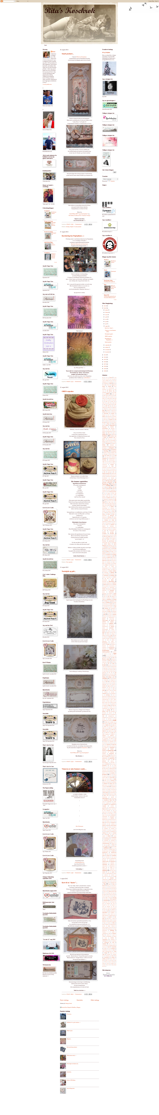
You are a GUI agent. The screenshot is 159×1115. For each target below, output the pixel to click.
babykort (104, 412)
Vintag (115, 951)
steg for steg (114, 848)
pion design (113, 764)
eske (115, 499)
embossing (108, 494)
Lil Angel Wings (105, 671)
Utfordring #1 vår (105, 931)
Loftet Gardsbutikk (112, 675)
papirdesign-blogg (48, 242)
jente (115, 606)
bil (111, 422)
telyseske (108, 888)
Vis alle (55, 262)
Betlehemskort (112, 420)
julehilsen (104, 621)
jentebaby (106, 608)
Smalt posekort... (68, 53)
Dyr (114, 485)
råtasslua (114, 798)
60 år (114, 383)
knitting (103, 644)
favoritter (113, 509)
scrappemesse (114, 803)
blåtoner (103, 429)
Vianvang (104, 946)
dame (112, 466)
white (112, 960)
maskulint (104, 693)
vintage (105, 952)
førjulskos (113, 524)
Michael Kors (104, 696)
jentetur (108, 609)
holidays (104, 588)
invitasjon (106, 600)
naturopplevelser (111, 716)
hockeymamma (112, 585)
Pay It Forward (105, 756)
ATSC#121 (109, 407)
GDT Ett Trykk (107, 536)
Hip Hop (107, 578)
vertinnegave (106, 942)
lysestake (113, 684)
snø (104, 831)
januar (106, 310)
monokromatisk (105, 708)
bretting (103, 441)
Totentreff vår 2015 (111, 906)
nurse (114, 737)
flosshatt (108, 518)
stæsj (108, 872)
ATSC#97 (105, 409)
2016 (105, 361)
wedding (113, 957)
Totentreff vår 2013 (105, 905)
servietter (112, 806)
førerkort (107, 524)
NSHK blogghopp (105, 734)
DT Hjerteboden (109, 481)
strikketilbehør (104, 868)
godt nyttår (114, 548)
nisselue (103, 719)
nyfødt (112, 738)
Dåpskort (110, 487)
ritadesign (104, 791)
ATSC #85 (114, 403)
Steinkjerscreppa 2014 (106, 851)
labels (114, 665)
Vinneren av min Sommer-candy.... (74, 769)
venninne (112, 937)
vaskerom (108, 934)
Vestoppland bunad (112, 945)
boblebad (103, 431)
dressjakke (113, 476)
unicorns (103, 926)
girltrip (113, 539)
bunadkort (108, 449)
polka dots (109, 767)
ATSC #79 (113, 401)
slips (108, 825)
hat (110, 568)
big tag (103, 422)
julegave (104, 618)
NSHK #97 (107, 732)
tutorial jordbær (109, 920)
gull (104, 556)
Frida (114, 521)
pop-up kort (112, 768)
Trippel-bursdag (112, 915)
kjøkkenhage (104, 641)
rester (103, 788)
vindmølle (113, 948)
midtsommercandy (105, 699)
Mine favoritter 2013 (106, 702)
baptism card (114, 417)
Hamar (103, 562)
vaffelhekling (104, 933)
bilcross (115, 422)
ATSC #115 (113, 397)
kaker (115, 635)
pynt (114, 776)
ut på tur (104, 928)
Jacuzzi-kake (110, 605)
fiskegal (110, 512)
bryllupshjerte (104, 446)
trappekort (113, 909)
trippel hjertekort (105, 915)
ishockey (108, 602)
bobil (108, 429)
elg (104, 493)
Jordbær (109, 611)
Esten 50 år (112, 500)
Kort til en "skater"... (69, 882)
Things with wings (111, 893)
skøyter (103, 825)
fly (111, 518)
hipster (113, 578)
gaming (113, 527)
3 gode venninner (105, 380)
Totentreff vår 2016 (105, 908)
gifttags (107, 538)
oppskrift (108, 744)
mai (106, 319)
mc (102, 695)
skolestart (113, 822)
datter (108, 469)
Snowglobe (104, 830)
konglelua (114, 651)
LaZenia (113, 668)
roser (103, 794)
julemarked (111, 627)
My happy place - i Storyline (54, 224)
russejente (113, 795)
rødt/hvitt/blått (105, 798)
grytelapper (114, 554)
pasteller (113, 755)
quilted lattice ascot (105, 785)
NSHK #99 (113, 732)
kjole (103, 639)
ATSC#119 (104, 407)
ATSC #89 (111, 404)
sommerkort (113, 840)
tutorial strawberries (112, 921)
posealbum (112, 773)
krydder (113, 660)
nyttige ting (111, 740)
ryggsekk (112, 797)
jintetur (113, 609)
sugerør (113, 872)
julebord (105, 615)
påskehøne (114, 782)
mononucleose (112, 708)
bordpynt (109, 434)
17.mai (110, 377)
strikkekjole (112, 862)
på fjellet (110, 779)
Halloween (104, 560)
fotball (113, 520)
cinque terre (104, 461)
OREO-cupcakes (68, 391)
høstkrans (108, 597)
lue (106, 681)
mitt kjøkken (104, 705)
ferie (113, 511)
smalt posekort (78, 226)
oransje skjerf (106, 746)
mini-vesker (108, 703)
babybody (108, 410)
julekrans (103, 625)
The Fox (105, 893)
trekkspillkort (104, 912)
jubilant (110, 612)
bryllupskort (111, 448)
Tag (105, 884)
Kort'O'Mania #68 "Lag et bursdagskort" (79, 213)
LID (114, 669)
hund (114, 588)
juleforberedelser (111, 617)
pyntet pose (104, 779)
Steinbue (105, 849)
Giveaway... (69, 1014)
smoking (109, 827)
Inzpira (103, 602)
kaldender (105, 636)
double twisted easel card (111, 475)
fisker (114, 512)
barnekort (111, 419)
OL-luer (111, 743)
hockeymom (104, 587)
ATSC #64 (109, 398)
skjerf (103, 822)
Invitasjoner (112, 600)
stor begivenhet (107, 857)
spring (115, 846)
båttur (103, 455)
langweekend (114, 666)
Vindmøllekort (104, 949)
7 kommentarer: (78, 559)
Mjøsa (109, 705)
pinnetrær (104, 761)
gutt (113, 556)
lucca (103, 681)
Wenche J (106, 259)
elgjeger (108, 493)
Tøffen (113, 923)
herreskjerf (109, 577)
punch (110, 776)
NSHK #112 (114, 725)
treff (108, 911)
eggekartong (113, 490)
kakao (108, 635)
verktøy (109, 940)
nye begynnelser (105, 738)
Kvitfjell (104, 665)
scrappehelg (108, 803)
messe (114, 695)
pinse (103, 764)
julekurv (103, 627)
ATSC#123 (114, 407)
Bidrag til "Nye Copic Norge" (113, 287)
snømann (114, 833)
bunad (103, 449)
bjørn (103, 425)
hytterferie (109, 594)
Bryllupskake (104, 447)
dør (102, 487)
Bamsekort (109, 416)
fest (103, 512)
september (107, 345)
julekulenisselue (105, 626)
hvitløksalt (110, 593)
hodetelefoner (112, 587)
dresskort (112, 478)
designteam (104, 470)
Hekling (112, 572)
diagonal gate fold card (112, 470)
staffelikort (106, 848)
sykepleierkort (104, 879)
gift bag (113, 536)
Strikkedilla (112, 861)
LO (106, 675)
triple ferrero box (111, 914)
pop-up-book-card (105, 771)
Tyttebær (109, 923)
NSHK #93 (110, 731)
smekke (105, 827)
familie (112, 506)
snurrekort (114, 830)
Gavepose (112, 533)
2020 (105, 371)
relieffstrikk (113, 786)
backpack (104, 415)
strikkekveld (112, 864)
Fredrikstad (110, 521)
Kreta (109, 660)
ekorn (107, 491)
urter (111, 927)
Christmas (104, 460)
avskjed (110, 409)
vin (108, 948)
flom (104, 518)
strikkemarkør (104, 865)
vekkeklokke (109, 936)
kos (109, 657)
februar (106, 312)
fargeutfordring (104, 508)
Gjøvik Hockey (107, 544)
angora (109, 392)
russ (115, 794)
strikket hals (104, 867)
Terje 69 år (105, 891)
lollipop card (111, 677)
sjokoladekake (104, 816)
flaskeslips (104, 517)
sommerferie (113, 837)
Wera (103, 960)
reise (108, 786)
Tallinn (113, 884)
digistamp (109, 472)
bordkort (104, 434)
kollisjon (113, 644)
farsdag (103, 509)
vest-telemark (104, 945)
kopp (110, 653)
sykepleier (112, 878)
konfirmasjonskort (106, 652)
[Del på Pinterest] (91, 224)
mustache (110, 712)
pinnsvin (112, 761)
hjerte (112, 580)
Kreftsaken (113, 659)
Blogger (85, 1103)
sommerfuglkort (113, 838)
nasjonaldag (113, 714)
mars (106, 314)
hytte (105, 594)
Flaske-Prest (104, 515)
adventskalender (111, 388)
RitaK (54, 51)
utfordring (112, 930)
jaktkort (115, 605)
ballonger (113, 415)
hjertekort (114, 582)
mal (109, 687)
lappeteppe (105, 668)
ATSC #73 (111, 400)
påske (115, 779)
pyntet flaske (112, 777)
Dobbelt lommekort (106, 473)
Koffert (108, 644)
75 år (108, 385)
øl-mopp (111, 963)
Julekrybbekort (111, 625)
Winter (106, 961)
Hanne (114, 562)
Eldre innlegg (95, 1000)
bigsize (108, 422)
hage (109, 558)
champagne (104, 458)
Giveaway (104, 541)
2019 (105, 368)
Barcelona (105, 419)
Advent (109, 386)
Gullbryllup (109, 556)
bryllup (103, 445)
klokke (112, 641)
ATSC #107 (111, 395)
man (114, 689)
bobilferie (113, 429)
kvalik (113, 663)
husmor (103, 591)
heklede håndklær (112, 571)
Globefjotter (106, 547)
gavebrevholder (111, 530)
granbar (107, 551)
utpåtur (113, 931)
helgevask (104, 574)
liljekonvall (104, 672)
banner (109, 417)
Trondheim (104, 917)
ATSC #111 (108, 397)
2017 (105, 364)
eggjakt (103, 491)
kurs (108, 662)
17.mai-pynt (113, 379)
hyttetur (114, 594)
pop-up (107, 768)
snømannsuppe (106, 834)
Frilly (103, 523)
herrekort (112, 575)
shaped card (111, 809)
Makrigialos (104, 687)
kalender (110, 636)
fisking (103, 514)
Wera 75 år (108, 960)
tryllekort (110, 917)
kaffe (103, 633)
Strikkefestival (104, 862)
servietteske (104, 807)
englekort (108, 497)
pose (108, 773)
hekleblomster (104, 571)
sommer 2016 (107, 837)
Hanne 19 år (110, 563)
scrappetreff (112, 804)
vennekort (114, 936)
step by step (112, 854)
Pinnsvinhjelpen (105, 762)
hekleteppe (106, 572)
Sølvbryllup (104, 882)
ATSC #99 (113, 406)
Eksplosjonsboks (113, 491)
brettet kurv (110, 439)
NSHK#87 (109, 737)
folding (115, 518)
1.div (106, 377)
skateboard (111, 819)
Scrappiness (47, 252)
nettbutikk (104, 717)
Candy (108, 455)
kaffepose (113, 633)
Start (45, 45)
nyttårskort (106, 741)
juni (106, 321)
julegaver (112, 620)
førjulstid (103, 526)
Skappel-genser (105, 819)
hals (109, 560)
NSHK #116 (106, 726)
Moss (114, 709)
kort (115, 653)
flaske (113, 514)
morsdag (108, 710)
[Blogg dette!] (86, 224)
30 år (111, 380)
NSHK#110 (113, 734)
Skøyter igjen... (70, 1030)
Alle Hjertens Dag (110, 391)
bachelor (112, 413)
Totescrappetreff (113, 908)
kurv (112, 662)
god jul (103, 548)
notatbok (109, 720)
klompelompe (105, 642)
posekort (104, 774)
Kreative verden (105, 659)
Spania (113, 844)
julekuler (112, 626)
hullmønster (109, 588)
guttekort (109, 557)
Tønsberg (107, 924)
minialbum (113, 703)
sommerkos (104, 841)
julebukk (109, 615)
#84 (103, 377)
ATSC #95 (107, 406)
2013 (105, 355)
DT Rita (113, 484)
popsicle (103, 773)
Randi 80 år (113, 785)
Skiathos (107, 821)
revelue (109, 788)
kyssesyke (110, 665)
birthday (113, 423)
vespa (114, 943)
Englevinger (114, 497)
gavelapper (104, 533)
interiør (114, 599)
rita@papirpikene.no (79, 862)
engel (114, 496)
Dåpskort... (69, 1039)
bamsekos (114, 416)
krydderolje (104, 662)
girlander (108, 539)
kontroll (105, 653)
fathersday (108, 509)
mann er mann (109, 690)
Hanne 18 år (104, 563)
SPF (106, 846)
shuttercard (104, 812)
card (115, 455)
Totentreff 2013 (112, 900)
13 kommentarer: (78, 994)
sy (112, 876)
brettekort (104, 436)
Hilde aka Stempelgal (81, 57)
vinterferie (109, 954)
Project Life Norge (48, 221)
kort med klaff (109, 656)
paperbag (104, 750)
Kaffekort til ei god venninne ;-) (73, 1022)
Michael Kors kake (111, 696)
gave (105, 530)
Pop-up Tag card (105, 770)
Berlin (108, 420)
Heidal (113, 569)
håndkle (113, 597)
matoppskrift (113, 693)
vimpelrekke (114, 946)
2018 (105, 366)
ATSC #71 (105, 400)
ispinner (111, 603)
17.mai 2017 (107, 379)
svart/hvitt (112, 875)
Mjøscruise (114, 705)
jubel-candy (106, 612)
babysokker (106, 413)
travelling (104, 911)
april (106, 317)
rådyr (111, 798)
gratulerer (104, 553)
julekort (111, 623)
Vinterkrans (107, 955)
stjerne (103, 855)
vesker (110, 943)
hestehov (114, 577)
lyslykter (104, 686)
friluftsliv (113, 523)
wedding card (105, 958)
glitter (115, 545)
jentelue (103, 609)
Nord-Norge (110, 719)
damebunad (104, 467)
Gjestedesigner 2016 (106, 542)
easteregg (104, 490)
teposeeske (109, 890)
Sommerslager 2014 (111, 841)
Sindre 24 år (104, 815)
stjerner (108, 855)
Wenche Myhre (112, 958)
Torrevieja (114, 897)
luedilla (103, 683)
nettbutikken (87, 377)
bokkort (103, 432)
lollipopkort (104, 678)
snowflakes (113, 828)
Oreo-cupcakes (69, 562)
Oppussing (114, 744)
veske (113, 942)
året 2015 (108, 964)
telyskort (103, 890)
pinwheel (107, 764)
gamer (110, 527)
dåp (106, 487)
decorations (113, 469)
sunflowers (106, 875)
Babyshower (114, 412)
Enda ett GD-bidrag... (71, 1080)
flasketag (109, 517)
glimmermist (110, 545)
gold (114, 550)
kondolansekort (111, 647)
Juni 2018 (113, 632)
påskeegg (113, 780)
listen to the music (110, 674)
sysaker (104, 881)
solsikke (103, 835)
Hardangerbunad (105, 568)
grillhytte (109, 553)
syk (105, 878)
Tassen (103, 885)
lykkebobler (104, 684)
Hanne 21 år (108, 565)
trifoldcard (104, 914)
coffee (103, 463)
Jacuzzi (105, 605)
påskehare (104, 782)
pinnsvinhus (112, 762)
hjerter (105, 584)
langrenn (108, 666)
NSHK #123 (104, 728)
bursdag (67, 226)
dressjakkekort (104, 478)
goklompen (105, 550)
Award (114, 409)
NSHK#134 (112, 735)
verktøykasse (114, 940)
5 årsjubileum (105, 383)
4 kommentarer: (78, 381)
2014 (105, 357)
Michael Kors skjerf (105, 697)
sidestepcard (110, 812)
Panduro (112, 749)
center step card (107, 457)
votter (112, 955)
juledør (114, 615)
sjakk (109, 815)
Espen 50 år (106, 500)
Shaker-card (104, 809)
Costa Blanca (112, 463)
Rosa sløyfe (105, 792)
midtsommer (113, 697)
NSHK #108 (108, 725)
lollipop (104, 677)
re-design (103, 786)
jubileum (114, 612)
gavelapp (112, 532)
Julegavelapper (105, 620)
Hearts (109, 569)
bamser (105, 417)
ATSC (107, 394)
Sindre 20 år (106, 813)
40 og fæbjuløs (106, 52)
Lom (110, 678)
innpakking (109, 599)
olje (114, 743)
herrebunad (106, 575)
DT (109, 479)
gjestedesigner (111, 541)
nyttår (115, 740)
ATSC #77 (107, 401)
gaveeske (104, 532)
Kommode (104, 645)
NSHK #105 (110, 723)
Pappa (109, 755)
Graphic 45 (72, 226)
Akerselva (110, 389)
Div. (114, 472)
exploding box (105, 506)
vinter (103, 954)
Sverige (109, 876)
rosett (107, 794)
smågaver (114, 827)
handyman (108, 562)
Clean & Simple (112, 461)
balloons (104, 416)
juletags (113, 630)
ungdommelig (112, 924)
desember (107, 352)
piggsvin (103, 759)
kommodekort (111, 645)
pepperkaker (112, 758)
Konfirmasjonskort (54, 212)
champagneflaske (112, 458)
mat (108, 693)
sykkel (110, 879)
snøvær (113, 834)
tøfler (103, 924)
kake (112, 635)
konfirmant (111, 649)
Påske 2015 (107, 780)
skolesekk (108, 822)
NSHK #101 (113, 722)
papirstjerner (104, 755)
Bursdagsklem (54, 233)
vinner (113, 949)
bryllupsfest (112, 444)
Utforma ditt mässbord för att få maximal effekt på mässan (110, 297)
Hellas (108, 574)
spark (103, 846)
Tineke (105, 270)
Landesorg (104, 666)
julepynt (103, 630)
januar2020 (105, 606)
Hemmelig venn (113, 574)
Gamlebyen (104, 529)
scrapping (104, 806)
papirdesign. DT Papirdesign (108, 752)
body (114, 431)
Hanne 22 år (114, 565)
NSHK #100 (107, 722)
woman (103, 963)
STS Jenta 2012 (112, 870)
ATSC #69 (114, 398)
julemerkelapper (105, 629)
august (106, 326)
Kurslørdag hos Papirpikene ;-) (73, 236)
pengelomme (104, 758)
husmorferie (111, 591)
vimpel (108, 946)
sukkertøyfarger (109, 873)
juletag (109, 630)
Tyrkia (105, 923)
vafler (110, 933)
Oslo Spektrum (105, 747)
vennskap (104, 940)
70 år (103, 385)
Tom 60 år (104, 896)
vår (115, 955)
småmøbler (106, 828)
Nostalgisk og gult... (69, 571)
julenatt (112, 629)
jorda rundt (104, 611)
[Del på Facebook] (90, 224)
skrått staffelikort (111, 824)
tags (109, 884)
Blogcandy (112, 425)
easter (114, 488)
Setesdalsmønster (112, 807)
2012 (105, 308)
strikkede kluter (105, 861)
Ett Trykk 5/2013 (111, 505)
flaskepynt (112, 515)
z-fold (108, 963)
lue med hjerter (112, 681)
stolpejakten (114, 855)
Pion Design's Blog (108, 280)
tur (107, 918)
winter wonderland (112, 961)
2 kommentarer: (78, 872)
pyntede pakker (105, 777)
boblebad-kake (109, 431)
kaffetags (103, 635)
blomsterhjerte (105, 428)
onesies (103, 744)
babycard (113, 410)
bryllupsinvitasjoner (111, 446)
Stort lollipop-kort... (71, 1088)
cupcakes (112, 464)
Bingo (108, 423)
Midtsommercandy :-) (71, 1055)
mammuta (109, 689)
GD (115, 535)
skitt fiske (113, 821)
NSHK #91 (104, 731)
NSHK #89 (113, 729)
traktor (109, 909)
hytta (115, 593)
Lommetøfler (106, 680)
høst (108, 596)
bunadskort (114, 449)
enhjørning (105, 499)
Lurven (110, 683)
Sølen (108, 881)
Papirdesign (111, 750)
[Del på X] (88, 224)
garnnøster (114, 529)
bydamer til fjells (107, 452)
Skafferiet (112, 818)
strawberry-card (111, 859)
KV (108, 663)
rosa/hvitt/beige (112, 792)
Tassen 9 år (109, 885)
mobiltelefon (106, 706)
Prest (111, 774)
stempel (113, 851)
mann (103, 690)
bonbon (113, 432)
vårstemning (106, 957)
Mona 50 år (112, 706)
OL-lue (107, 743)
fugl (103, 524)
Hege (105, 284)
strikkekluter (104, 864)
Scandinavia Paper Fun (109, 800)
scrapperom (106, 804)
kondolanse (104, 647)
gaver (108, 535)
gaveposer (104, 535)
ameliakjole (104, 392)
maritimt (114, 690)
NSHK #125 (110, 728)
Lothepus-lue (112, 680)
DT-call (103, 485)
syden (115, 876)
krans (113, 657)
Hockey (114, 584)
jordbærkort (114, 611)
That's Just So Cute (112, 891)
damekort (109, 467)
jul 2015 (109, 614)
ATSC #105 (105, 395)
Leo (103, 669)
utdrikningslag (109, 928)
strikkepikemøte (112, 865)
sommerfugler (106, 838)
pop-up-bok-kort (112, 770)
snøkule (109, 833)
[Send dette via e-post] (85, 224)
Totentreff (106, 900)
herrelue (103, 577)
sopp (104, 844)
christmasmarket (112, 460)
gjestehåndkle (114, 542)
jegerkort (110, 606)
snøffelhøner (113, 831)
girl (103, 539)
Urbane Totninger (105, 927)
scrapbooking (109, 801)
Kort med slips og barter (72, 1047)
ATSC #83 (109, 403)
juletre (103, 632)
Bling (107, 425)
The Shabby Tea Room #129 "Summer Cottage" (80, 215)
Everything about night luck (109, 281)
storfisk (103, 858)
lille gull (110, 672)
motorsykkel (113, 711)
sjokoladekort (112, 816)
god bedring (112, 547)
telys (104, 888)
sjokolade (113, 815)
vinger (110, 949)
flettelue (114, 517)
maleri (113, 687)
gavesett (112, 535)
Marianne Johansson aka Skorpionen (79, 244)
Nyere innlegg (64, 1000)
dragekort (108, 476)
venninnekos (112, 939)
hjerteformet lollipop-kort (106, 582)
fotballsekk (104, 521)
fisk (106, 512)
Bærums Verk (114, 452)
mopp (103, 709)
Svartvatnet (104, 876)
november (107, 349)
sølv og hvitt (113, 881)
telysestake (113, 888)
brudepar (113, 443)
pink (113, 759)
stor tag (113, 857)
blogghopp (104, 426)
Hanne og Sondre (109, 566)
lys (108, 684)
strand (108, 858)
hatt (114, 568)
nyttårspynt (111, 741)
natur (103, 716)
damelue (114, 467)
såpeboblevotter (113, 882)
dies (104, 472)
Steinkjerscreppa (112, 849)
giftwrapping (113, 538)
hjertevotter (110, 584)
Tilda (107, 894)
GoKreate (110, 550)
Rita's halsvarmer (112, 789)
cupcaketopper (104, 466)
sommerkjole (106, 840)
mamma (103, 689)
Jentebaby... (69, 1072)
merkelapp (108, 695)
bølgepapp (105, 454)
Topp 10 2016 (108, 897)
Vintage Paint (112, 952)
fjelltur (108, 514)
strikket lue (112, 867)
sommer (109, 836)
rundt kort (111, 794)
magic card (110, 686)
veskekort (104, 944)
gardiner (109, 529)
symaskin (114, 879)
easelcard (108, 488)
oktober (107, 347)
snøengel (107, 831)
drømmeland (104, 479)
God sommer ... (54, 244)
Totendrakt (106, 899)
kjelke (108, 638)
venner (106, 937)
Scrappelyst (47, 210)
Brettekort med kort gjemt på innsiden (53, 255)
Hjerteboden (111, 581)
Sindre (115, 812)
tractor (105, 909)
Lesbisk (110, 669)
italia (115, 603)
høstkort (103, 597)
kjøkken (113, 639)
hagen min (113, 558)
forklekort (106, 520)
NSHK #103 (104, 723)
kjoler (108, 639)
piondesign (104, 765)
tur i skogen (112, 918)
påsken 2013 (112, 783)
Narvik (108, 714)
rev (106, 788)
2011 (105, 306)
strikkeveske (112, 868)
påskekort (105, 783)
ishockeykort (106, 603)
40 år (115, 382)
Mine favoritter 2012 (111, 700)
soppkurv (108, 844)
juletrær (108, 632)
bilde (104, 423)
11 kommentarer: (78, 224)
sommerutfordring (105, 843)
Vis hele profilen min (47, 84)
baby (103, 410)
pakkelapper (112, 747)
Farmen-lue (112, 508)
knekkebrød (113, 642)
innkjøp (103, 599)
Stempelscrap (104, 852)
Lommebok (114, 678)
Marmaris (106, 692)
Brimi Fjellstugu (110, 441)
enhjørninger (111, 499)
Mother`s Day (105, 711)
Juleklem (112, 621)
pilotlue (109, 759)
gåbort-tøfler (104, 558)
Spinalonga (111, 846)
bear (104, 420)
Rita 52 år (105, 789)
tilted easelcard (112, 894)
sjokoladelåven (104, 818)
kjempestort (113, 638)
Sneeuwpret (113, 271)
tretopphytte (112, 912)
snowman (109, 830)
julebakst (114, 614)
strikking (104, 870)
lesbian (106, 669)
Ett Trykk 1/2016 (110, 502)
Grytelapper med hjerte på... (73, 1063)
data (104, 469)
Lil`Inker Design (112, 671)
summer (115, 873)
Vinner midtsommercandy (107, 951)
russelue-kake (104, 797)
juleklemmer (104, 623)
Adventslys (104, 389)
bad (108, 415)
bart (115, 419)
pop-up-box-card (112, 771)
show (114, 810)
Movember (104, 712)
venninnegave (105, 939)
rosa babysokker (113, 791)
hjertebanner (104, 581)
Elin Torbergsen (79, 826)
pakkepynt (104, 749)
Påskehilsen (109, 782)
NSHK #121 (112, 726)
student (103, 872)
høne (105, 596)
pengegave (113, 756)
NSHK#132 (104, 735)
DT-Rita (108, 485)
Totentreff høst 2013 (105, 902)
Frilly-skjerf (108, 523)
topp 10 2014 (109, 896)
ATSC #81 (104, 403)
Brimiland (108, 443)
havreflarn (104, 569)
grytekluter (108, 554)
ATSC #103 (114, 394)
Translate (113, 181)
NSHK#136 (104, 737)
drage (104, 476)
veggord (113, 934)
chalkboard (113, 457)
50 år (111, 383)
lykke (114, 683)
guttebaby (104, 557)
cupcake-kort (104, 464)
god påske (108, 548)
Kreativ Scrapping (48, 231)
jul (104, 614)
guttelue (113, 557)
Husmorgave (104, 593)
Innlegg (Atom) (68, 1003)
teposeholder (114, 890)
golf (103, 551)
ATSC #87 (105, 404)
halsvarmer (113, 560)
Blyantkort (113, 428)
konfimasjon (104, 648)
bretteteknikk (112, 440)
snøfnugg (104, 833)
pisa (110, 765)
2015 (105, 359)
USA (114, 927)
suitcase (103, 873)
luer (107, 683)
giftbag (103, 538)
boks (109, 432)
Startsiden (80, 1000)
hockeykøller (106, 585)
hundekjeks (112, 590)
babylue (109, 412)
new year (108, 717)
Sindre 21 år (112, 813)
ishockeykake (114, 602)
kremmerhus (104, 660)
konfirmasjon (105, 650)
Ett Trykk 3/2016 (111, 503)
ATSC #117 (104, 398)
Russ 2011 (106, 795)
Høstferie (113, 596)
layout (110, 668)
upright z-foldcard (111, 926)
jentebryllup (113, 608)
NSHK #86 (107, 729)
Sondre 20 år (114, 843)
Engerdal (103, 497)
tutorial (103, 920)
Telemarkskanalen (113, 887)
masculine (112, 692)
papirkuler (104, 753)
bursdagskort (113, 451)
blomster (112, 426)
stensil (107, 854)
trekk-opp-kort (112, 911)
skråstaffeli (104, 824)
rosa (108, 791)
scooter (103, 801)
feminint (108, 511)
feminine (103, 511)
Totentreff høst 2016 (110, 903)
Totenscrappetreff (113, 899)
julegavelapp (112, 618)
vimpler (105, 948)
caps (112, 455)
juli (106, 324)
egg (108, 490)
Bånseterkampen (112, 454)
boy (114, 434)
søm (108, 882)
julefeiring (104, 617)
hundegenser (104, 590)
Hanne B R (106, 295)
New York (113, 717)
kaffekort (108, 633)
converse (107, 463)
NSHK (114, 720)
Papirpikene (84, 747)
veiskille (103, 936)
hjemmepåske (104, 580)
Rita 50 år (114, 788)
